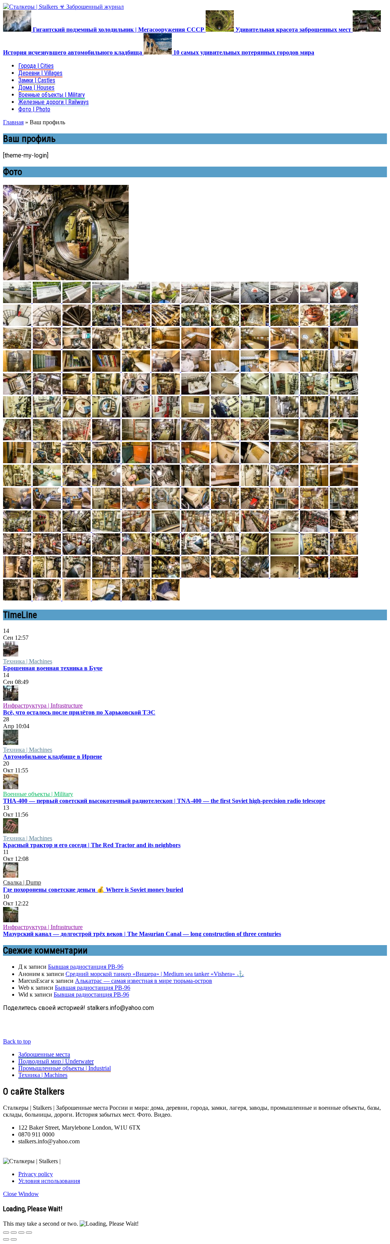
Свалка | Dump (22, 882)
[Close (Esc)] (6, 1232)
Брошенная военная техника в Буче (52, 668)
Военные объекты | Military (51, 94)
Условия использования (49, 1181)
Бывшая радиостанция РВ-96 (85, 966)
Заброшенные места (44, 1054)
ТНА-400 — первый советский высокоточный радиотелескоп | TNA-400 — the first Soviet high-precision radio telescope (164, 801)
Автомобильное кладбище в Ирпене (52, 756)
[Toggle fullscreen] (21, 1232)
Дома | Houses (36, 87)
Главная (13, 122)
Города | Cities (36, 65)
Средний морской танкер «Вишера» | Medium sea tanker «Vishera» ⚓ (155, 974)
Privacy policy (35, 1174)
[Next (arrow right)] (14, 1239)
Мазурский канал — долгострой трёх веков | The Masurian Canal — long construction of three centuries (142, 934)
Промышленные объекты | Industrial (64, 1068)
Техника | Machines (27, 661)
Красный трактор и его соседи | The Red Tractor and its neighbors (92, 845)
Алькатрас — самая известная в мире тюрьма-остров (143, 981)
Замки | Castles (36, 80)
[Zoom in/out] (29, 1232)
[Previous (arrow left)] (6, 1239)
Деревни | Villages (40, 73)
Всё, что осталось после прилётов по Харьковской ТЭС (79, 712)
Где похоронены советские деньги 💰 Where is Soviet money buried (93, 889)
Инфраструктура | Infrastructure (43, 705)
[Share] (14, 1232)
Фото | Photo (34, 109)
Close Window (21, 1194)
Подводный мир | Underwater (56, 1061)
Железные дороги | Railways (53, 102)
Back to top (17, 1041)
